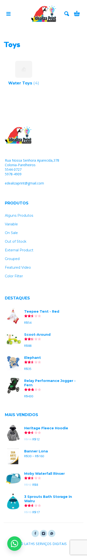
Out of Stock (15, 241)
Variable (11, 224)
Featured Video (18, 267)
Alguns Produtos (19, 215)
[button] (14, 543)
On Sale (11, 233)
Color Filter (14, 276)
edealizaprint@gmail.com (24, 183)
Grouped (12, 259)
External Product (19, 250)
